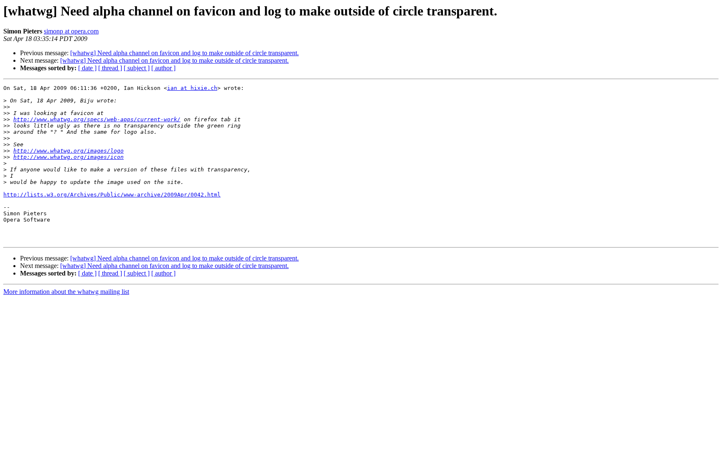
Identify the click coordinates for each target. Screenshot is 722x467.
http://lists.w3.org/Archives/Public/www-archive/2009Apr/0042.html (112, 194)
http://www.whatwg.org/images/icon (68, 157)
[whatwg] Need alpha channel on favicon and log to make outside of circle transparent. (184, 52)
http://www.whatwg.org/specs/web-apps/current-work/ (96, 119)
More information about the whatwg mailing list (66, 291)
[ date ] (87, 67)
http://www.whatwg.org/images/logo (68, 151)
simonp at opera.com (71, 31)
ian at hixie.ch (192, 88)
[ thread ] (110, 67)
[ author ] (163, 67)
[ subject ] (137, 67)
